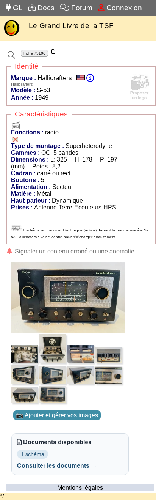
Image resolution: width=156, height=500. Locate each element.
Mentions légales (80, 487)
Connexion (123, 8)
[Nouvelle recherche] (11, 55)
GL (17, 8)
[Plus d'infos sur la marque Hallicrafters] (90, 78)
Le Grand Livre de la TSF (71, 26)
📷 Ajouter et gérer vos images (57, 415)
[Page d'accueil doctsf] (11, 35)
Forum (80, 8)
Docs (45, 8)
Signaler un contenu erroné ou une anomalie (73, 251)
